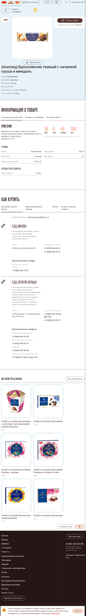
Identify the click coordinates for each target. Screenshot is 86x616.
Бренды (4, 539)
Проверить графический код (75, 556)
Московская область (37, 217)
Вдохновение (12, 77)
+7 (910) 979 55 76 (20, 343)
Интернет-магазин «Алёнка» (68, 208)
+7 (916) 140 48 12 (52, 248)
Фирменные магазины (10, 585)
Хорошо (78, 611)
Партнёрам (6, 560)
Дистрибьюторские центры (13, 581)
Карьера (5, 564)
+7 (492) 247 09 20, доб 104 (52, 315)
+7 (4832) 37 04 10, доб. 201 (24, 357)
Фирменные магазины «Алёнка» (33, 208)
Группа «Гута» (7, 593)
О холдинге (6, 548)
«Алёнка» (78, 25)
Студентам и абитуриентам (13, 568)
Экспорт (55, 207)
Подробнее (55, 613)
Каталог (5, 535)
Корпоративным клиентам (12, 556)
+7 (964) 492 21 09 (20, 336)
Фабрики (5, 544)
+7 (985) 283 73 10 (20, 270)
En (66, 2)
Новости (5, 552)
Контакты (5, 577)
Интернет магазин (77, 2)
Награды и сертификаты (34, 117)
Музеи (4, 572)
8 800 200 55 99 (74, 544)
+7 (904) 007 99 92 (20, 350)
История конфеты (53, 117)
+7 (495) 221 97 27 (52, 252)
